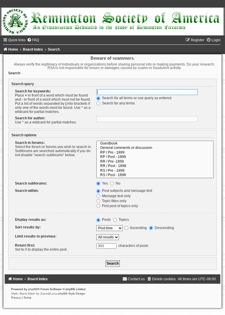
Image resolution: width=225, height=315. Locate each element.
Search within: (27, 191)
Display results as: (30, 220)
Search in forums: (30, 143)
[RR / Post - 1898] (155, 166)
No (117, 183)
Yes (104, 183)
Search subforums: (31, 183)
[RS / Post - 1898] (155, 175)
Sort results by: (28, 227)
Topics (123, 220)
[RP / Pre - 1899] (155, 152)
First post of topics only (119, 206)
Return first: (25, 245)
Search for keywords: (33, 91)
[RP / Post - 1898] (155, 157)
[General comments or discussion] (155, 148)
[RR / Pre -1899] (155, 161)
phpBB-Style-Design (71, 293)
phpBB (33, 289)
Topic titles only (113, 201)
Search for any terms (118, 103)
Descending (164, 228)
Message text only (116, 196)
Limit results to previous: (36, 236)
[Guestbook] (155, 143)
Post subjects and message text (126, 191)
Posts (106, 220)
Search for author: (30, 118)
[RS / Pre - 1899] (155, 170)
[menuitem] (33, 40)
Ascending (138, 228)
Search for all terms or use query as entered (136, 98)
